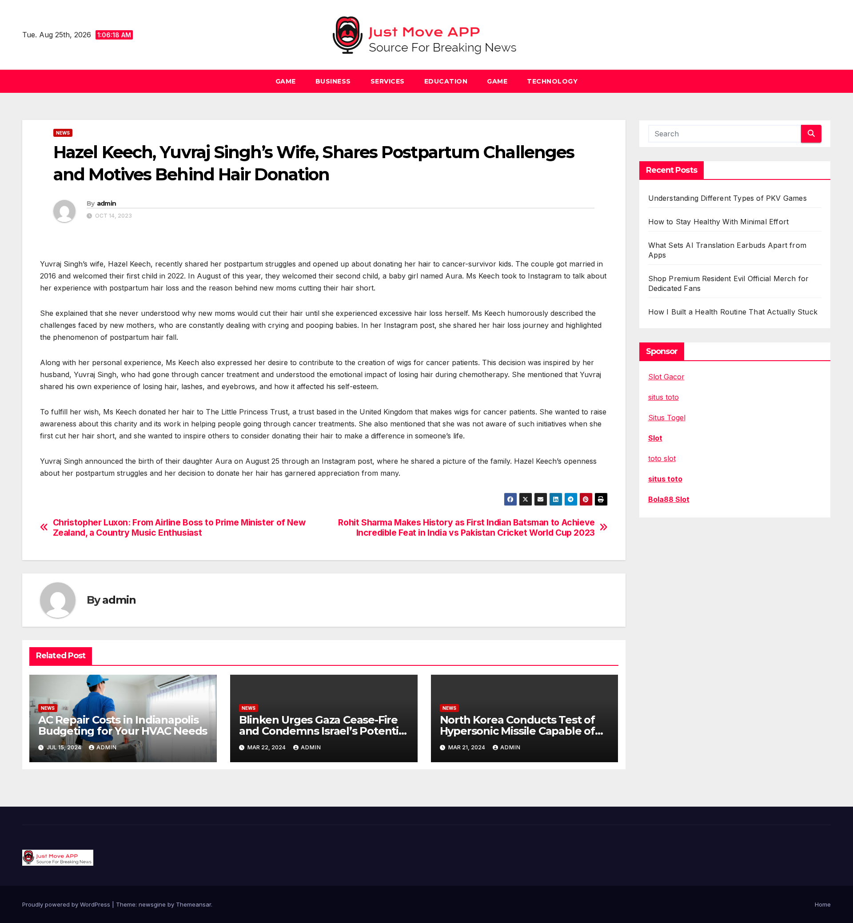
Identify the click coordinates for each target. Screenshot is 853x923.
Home (823, 904)
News (63, 132)
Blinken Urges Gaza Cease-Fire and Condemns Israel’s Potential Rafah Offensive (323, 730)
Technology (552, 81)
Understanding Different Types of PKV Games (727, 198)
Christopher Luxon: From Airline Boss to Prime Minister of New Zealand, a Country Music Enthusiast (179, 527)
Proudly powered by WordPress (67, 904)
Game (285, 81)
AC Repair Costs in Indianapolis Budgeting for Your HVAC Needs (122, 725)
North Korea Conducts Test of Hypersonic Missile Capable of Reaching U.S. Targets (517, 730)
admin (106, 203)
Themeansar (193, 904)
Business (333, 81)
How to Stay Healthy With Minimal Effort (718, 221)
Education (446, 81)
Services (388, 81)
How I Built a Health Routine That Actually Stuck (733, 311)
